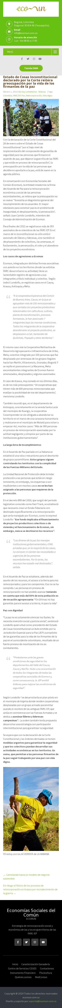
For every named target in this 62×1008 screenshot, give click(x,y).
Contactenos (47, 968)
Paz (23, 95)
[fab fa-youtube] (40, 59)
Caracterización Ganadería (35, 964)
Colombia (7, 95)
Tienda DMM (31, 68)
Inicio (15, 964)
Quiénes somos (23, 976)
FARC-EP (17, 95)
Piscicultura (45, 972)
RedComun (41, 976)
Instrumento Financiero (23, 972)
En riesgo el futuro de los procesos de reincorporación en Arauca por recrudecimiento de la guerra (30, 889)
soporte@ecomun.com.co (42, 1001)
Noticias (42, 91)
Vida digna (47, 95)
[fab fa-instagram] (34, 59)
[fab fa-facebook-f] (22, 59)
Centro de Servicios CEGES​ (22, 968)
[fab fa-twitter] (28, 59)
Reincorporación (34, 95)
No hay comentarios (28, 91)
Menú (10, 51)
